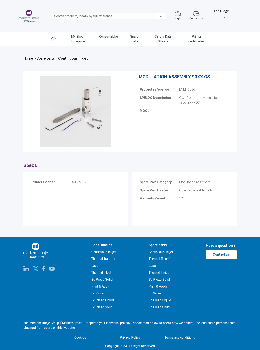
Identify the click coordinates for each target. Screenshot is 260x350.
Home (28, 58)
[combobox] (102, 16)
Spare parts (46, 58)
